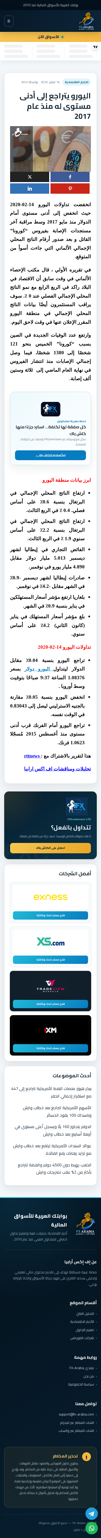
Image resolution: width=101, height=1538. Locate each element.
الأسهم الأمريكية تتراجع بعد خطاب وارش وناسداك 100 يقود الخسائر (57, 1111)
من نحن (88, 1376)
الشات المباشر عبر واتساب (76, 1431)
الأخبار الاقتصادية (82, 1321)
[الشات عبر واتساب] (91, 1528)
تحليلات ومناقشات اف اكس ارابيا (57, 768)
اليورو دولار (39, 668)
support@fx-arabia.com (76, 1414)
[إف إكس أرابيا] (86, 21)
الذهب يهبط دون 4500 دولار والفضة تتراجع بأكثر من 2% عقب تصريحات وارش (54, 1168)
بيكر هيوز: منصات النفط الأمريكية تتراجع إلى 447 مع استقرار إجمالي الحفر (51, 1092)
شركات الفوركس (82, 1338)
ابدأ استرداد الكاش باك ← (51, 455)
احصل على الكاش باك (50, 847)
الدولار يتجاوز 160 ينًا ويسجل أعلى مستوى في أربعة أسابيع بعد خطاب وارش (53, 1130)
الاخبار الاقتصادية (77, 82)
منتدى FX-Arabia (81, 1368)
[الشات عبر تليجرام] (91, 1513)
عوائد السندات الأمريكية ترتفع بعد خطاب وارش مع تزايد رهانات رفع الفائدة (52, 1149)
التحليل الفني (85, 1313)
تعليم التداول (85, 1330)
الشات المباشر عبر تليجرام (77, 1423)
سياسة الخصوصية (81, 1384)
